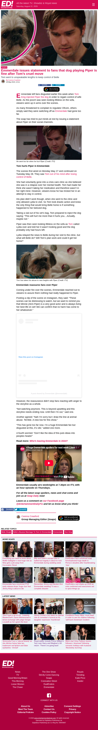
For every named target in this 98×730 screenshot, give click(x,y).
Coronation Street (49, 681)
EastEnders (49, 684)
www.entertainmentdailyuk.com (45, 718)
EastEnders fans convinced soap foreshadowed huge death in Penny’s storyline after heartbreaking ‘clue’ (80, 561)
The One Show (49, 672)
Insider (80, 681)
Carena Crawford (14, 80)
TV (17, 675)
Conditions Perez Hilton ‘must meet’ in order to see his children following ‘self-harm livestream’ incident (79, 617)
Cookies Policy (49, 712)
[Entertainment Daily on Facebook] (49, 695)
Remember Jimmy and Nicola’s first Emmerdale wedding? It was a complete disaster (48, 586)
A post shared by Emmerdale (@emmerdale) (49, 393)
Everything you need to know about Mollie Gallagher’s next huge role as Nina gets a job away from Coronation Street (17, 561)
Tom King (68, 532)
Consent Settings (72, 706)
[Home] (7, 5)
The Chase (18, 687)
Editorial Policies (25, 712)
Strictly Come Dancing (49, 675)
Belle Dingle (6, 532)
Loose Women (17, 684)
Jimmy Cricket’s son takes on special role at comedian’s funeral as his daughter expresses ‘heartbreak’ (49, 617)
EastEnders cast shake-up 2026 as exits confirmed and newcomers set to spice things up (79, 586)
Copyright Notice (72, 712)
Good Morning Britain (17, 678)
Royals (80, 672)
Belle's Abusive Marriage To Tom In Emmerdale (32, 532)
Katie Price (80, 678)
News (17, 672)
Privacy (72, 709)
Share (44, 85)
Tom (70, 224)
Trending (80, 675)
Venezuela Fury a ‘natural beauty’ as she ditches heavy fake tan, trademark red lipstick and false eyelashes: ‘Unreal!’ (17, 644)
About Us (25, 706)
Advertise (49, 706)
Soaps (4, 67)
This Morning (18, 681)
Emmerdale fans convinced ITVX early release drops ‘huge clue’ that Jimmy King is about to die (17, 586)
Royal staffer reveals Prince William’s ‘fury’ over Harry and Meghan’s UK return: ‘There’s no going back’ (49, 643)
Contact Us (49, 709)
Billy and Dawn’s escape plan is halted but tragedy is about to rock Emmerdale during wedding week (48, 560)
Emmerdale (61, 111)
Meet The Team (25, 709)
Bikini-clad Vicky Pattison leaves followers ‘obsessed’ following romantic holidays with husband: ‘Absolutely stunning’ (78, 644)
